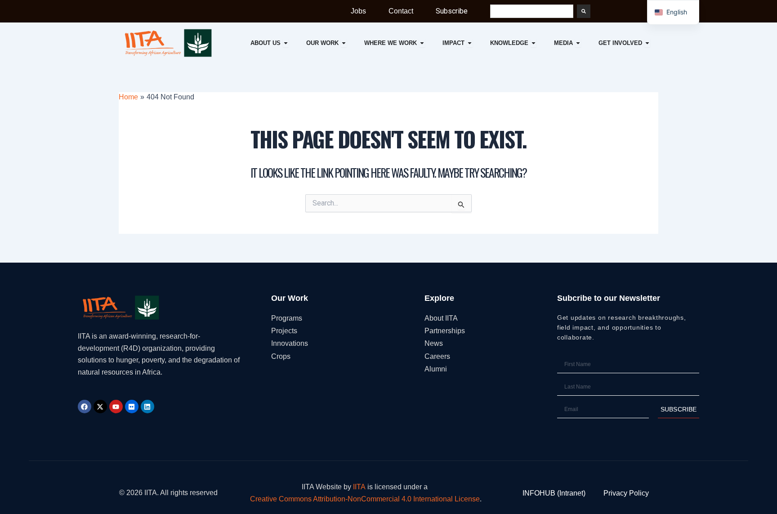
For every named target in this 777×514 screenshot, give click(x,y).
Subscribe (452, 11)
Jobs (358, 11)
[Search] (583, 11)
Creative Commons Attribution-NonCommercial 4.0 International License (365, 499)
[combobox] (531, 11)
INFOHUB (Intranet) (553, 493)
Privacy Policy (626, 493)
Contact (400, 11)
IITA (359, 487)
